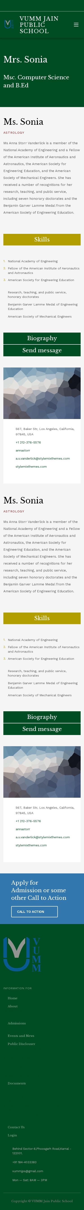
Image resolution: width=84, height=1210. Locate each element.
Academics (13, 1011)
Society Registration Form (28, 1119)
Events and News (21, 1036)
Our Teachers (16, 1015)
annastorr (23, 450)
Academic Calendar (22, 1075)
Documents (17, 1083)
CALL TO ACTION (31, 912)
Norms (9, 1028)
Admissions (17, 1023)
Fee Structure (16, 1066)
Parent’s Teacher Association (31, 1053)
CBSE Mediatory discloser (28, 1092)
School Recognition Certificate (33, 1106)
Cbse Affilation (17, 1097)
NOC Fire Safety (19, 1110)
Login (12, 1135)
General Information (23, 1048)
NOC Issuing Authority (25, 1101)
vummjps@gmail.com (27, 1171)
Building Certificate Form (28, 1115)
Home (12, 998)
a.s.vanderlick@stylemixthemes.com (43, 458)
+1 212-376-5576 (28, 442)
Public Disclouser (21, 1044)
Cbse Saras (13, 1088)
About (12, 1006)
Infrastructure (17, 1071)
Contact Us (16, 1127)
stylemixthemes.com (31, 466)
